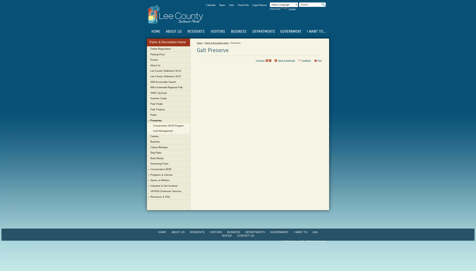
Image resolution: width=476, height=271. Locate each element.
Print (320, 60)
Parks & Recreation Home (167, 42)
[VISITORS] (218, 31)
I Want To (300, 232)
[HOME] (156, 31)
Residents (197, 232)
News (222, 5)
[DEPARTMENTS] (263, 31)
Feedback (306, 60)
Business (233, 232)
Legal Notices (259, 5)
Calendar (211, 5)
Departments (255, 232)
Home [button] (178, 14)
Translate (292, 9)
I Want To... (316, 31)
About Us (178, 232)
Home (156, 31)
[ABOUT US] (173, 31)
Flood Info (243, 5)
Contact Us (245, 235)
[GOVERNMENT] (291, 31)
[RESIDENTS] (196, 31)
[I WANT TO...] (316, 31)
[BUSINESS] (238, 31)
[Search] (323, 4)
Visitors (216, 232)
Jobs (231, 5)
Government (279, 232)
